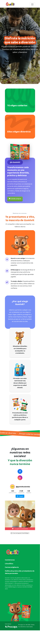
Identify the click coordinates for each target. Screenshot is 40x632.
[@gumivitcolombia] (12, 487)
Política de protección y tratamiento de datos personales (19, 572)
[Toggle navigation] (32, 4)
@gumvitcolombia (20, 477)
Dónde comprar (16, 199)
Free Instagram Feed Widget (21, 533)
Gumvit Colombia (20, 471)
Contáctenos (10, 560)
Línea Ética (9, 563)
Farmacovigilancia (12, 567)
